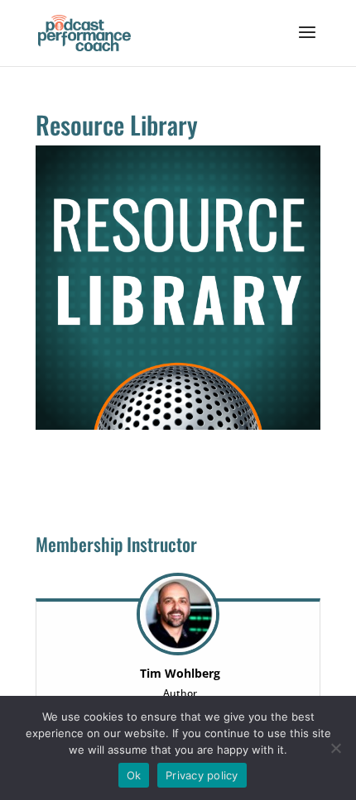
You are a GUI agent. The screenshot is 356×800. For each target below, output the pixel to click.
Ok (134, 775)
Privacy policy (202, 775)
